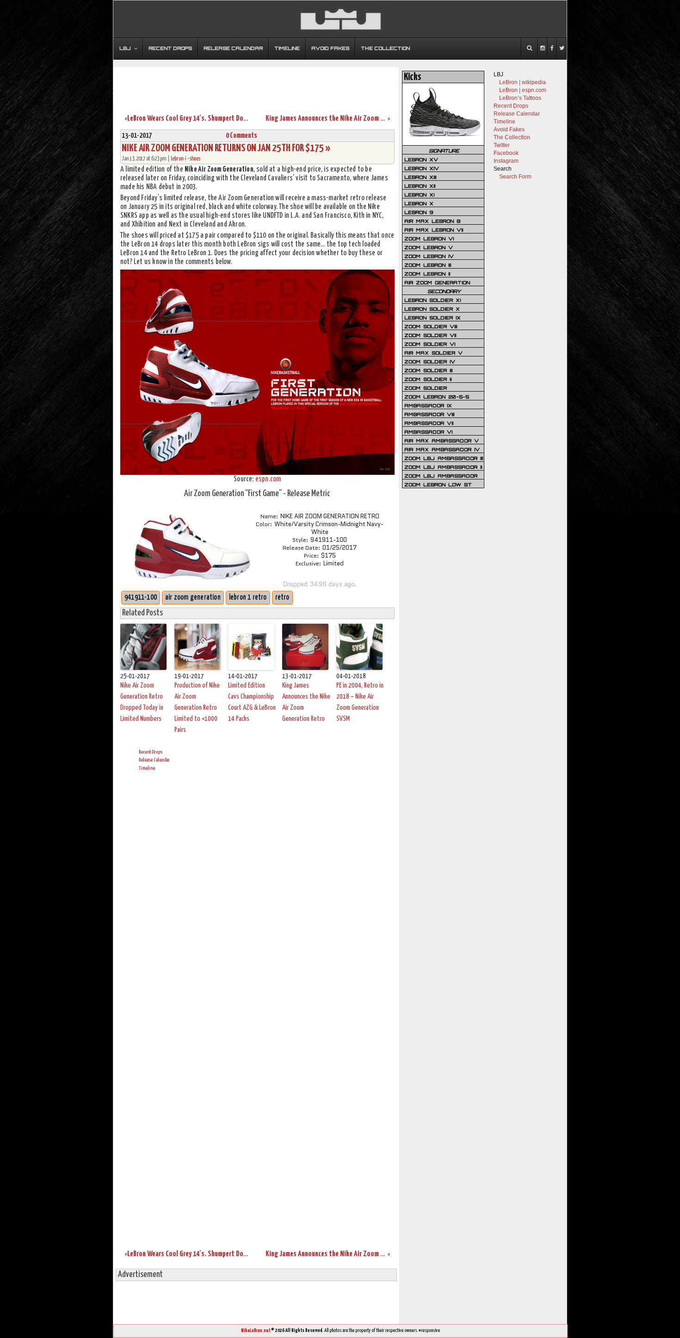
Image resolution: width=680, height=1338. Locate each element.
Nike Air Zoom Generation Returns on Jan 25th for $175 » (226, 148)
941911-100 (140, 597)
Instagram (506, 161)
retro (282, 597)
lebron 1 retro (248, 597)
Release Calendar (154, 759)
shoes (195, 159)
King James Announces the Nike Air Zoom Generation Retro (347, 119)
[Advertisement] (256, 84)
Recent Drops (150, 752)
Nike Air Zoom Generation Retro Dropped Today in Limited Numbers (141, 702)
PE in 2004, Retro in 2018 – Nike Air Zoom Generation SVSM (359, 702)
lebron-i (178, 159)
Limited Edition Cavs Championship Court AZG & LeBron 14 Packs (252, 702)
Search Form (515, 176)
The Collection (512, 137)
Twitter (502, 145)
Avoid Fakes (509, 129)
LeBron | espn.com (522, 90)
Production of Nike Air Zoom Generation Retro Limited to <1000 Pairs (197, 707)
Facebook (506, 153)
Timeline (147, 768)
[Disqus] (257, 893)
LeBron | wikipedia (522, 82)
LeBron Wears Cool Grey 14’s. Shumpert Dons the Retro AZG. (210, 119)
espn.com (268, 479)
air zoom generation (193, 597)
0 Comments (241, 135)
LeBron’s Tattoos (520, 98)
